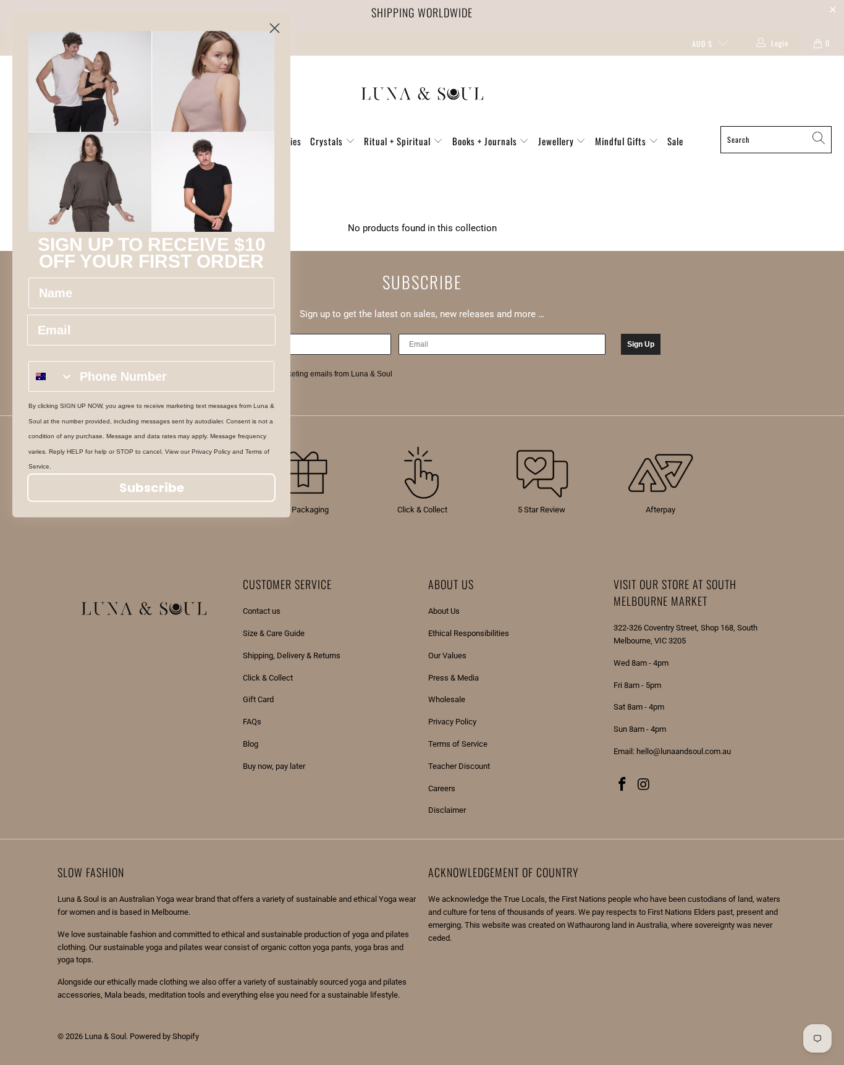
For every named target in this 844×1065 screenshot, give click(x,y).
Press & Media (453, 677)
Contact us (262, 611)
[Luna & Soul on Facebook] (623, 785)
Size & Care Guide (274, 633)
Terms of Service (457, 744)
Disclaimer (447, 810)
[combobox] (51, 376)
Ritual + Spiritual (398, 141)
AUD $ (702, 43)
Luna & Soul (105, 1036)
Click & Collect (268, 677)
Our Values (447, 655)
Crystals (327, 141)
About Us (444, 611)
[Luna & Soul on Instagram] (644, 785)
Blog (250, 744)
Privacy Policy (452, 721)
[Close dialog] (274, 28)
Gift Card (258, 699)
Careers (441, 788)
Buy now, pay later (274, 766)
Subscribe (151, 487)
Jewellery (557, 141)
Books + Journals (486, 141)
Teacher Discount (459, 766)
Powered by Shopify (164, 1036)
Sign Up (640, 344)
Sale (675, 141)
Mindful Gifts (622, 141)
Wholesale (446, 699)
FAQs (252, 721)
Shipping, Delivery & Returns (291, 655)
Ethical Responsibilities (468, 633)
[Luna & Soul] (422, 94)
